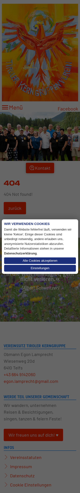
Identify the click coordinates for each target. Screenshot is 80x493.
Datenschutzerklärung (20, 253)
